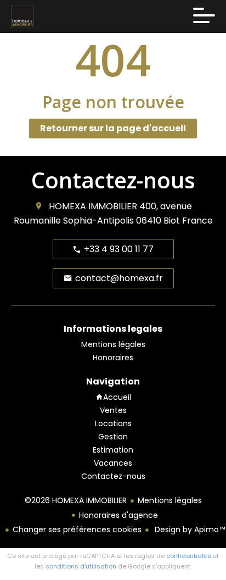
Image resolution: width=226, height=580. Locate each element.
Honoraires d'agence (118, 515)
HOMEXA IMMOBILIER (93, 206)
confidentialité (188, 555)
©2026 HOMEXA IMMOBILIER (76, 500)
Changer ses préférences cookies (77, 529)
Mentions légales (170, 500)
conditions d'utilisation (81, 566)
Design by (188, 529)
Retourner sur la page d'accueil (113, 128)
